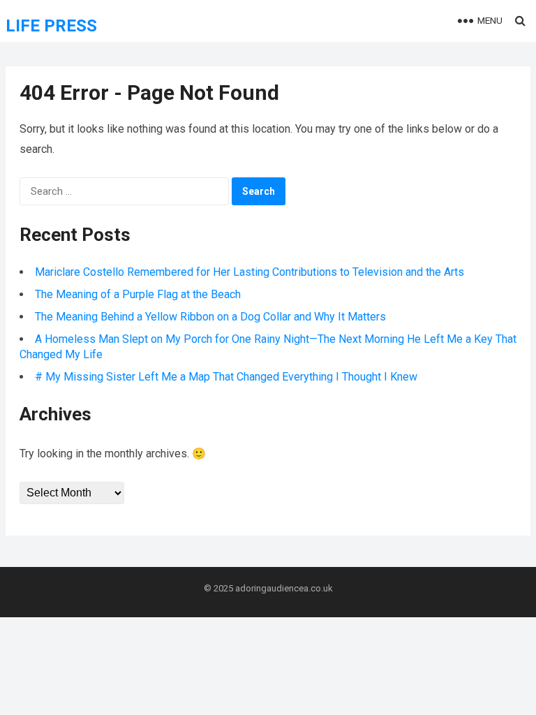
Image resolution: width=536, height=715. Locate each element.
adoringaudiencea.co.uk (284, 588)
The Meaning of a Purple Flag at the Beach (138, 294)
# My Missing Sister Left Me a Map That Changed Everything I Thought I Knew (226, 376)
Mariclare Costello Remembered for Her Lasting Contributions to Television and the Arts (249, 272)
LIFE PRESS (51, 26)
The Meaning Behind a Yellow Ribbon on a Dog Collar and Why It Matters (210, 316)
